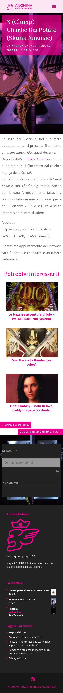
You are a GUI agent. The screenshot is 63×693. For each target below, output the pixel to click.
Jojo (30, 159)
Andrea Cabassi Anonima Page (26, 637)
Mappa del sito (17, 632)
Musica (22, 50)
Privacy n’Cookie (18, 658)
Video (33, 50)
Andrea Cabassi (24, 46)
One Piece (44, 159)
